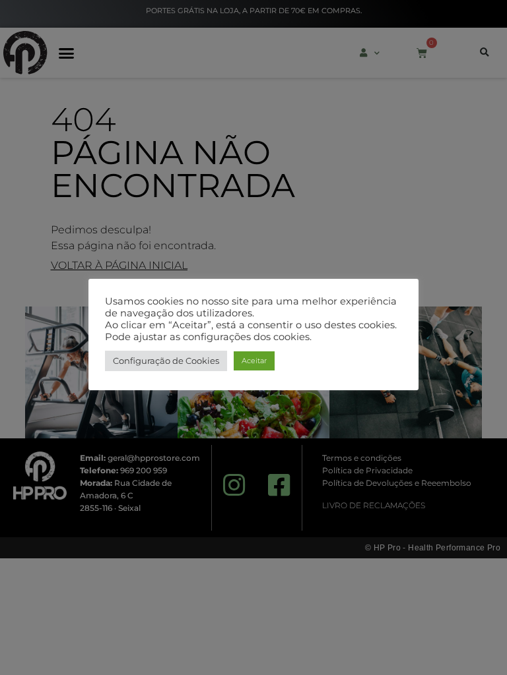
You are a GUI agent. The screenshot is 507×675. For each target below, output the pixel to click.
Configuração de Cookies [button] (166, 360)
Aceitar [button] (254, 360)
